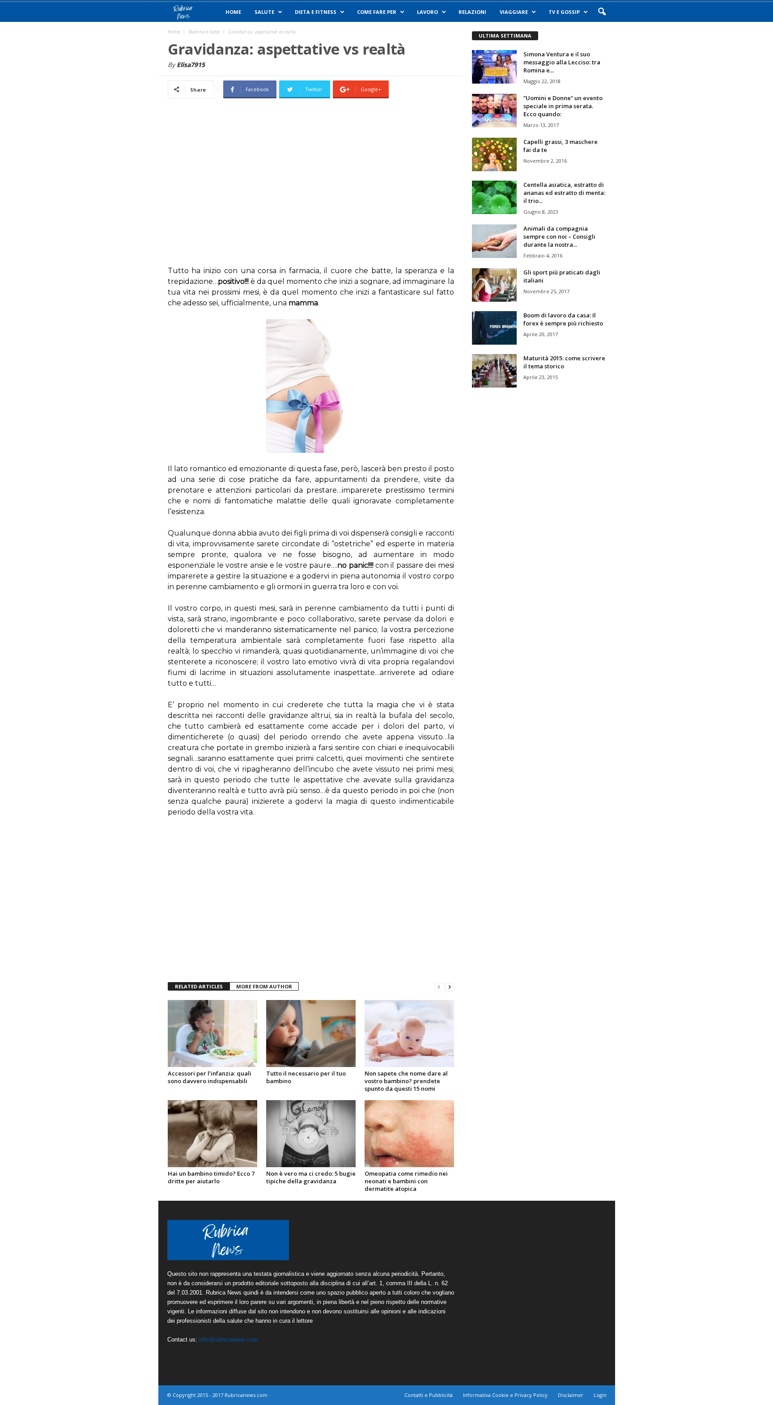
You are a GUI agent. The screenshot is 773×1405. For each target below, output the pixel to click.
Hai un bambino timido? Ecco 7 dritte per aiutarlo (211, 1177)
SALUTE (264, 11)
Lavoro (427, 11)
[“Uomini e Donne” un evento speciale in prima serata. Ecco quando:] (494, 110)
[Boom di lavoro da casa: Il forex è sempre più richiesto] (494, 328)
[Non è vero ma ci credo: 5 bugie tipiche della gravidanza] (311, 1133)
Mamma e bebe (204, 32)
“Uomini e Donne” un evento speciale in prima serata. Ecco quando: (563, 106)
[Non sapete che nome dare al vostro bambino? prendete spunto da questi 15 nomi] (409, 1033)
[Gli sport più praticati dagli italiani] (494, 285)
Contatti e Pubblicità (428, 1395)
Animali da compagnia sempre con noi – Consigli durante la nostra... (559, 236)
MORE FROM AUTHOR (264, 986)
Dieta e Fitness (315, 11)
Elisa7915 (191, 64)
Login (600, 1395)
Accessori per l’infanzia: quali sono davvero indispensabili (209, 1077)
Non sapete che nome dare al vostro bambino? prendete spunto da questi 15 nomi (406, 1081)
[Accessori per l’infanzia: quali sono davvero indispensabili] (212, 1033)
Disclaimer (570, 1395)
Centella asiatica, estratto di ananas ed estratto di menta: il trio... (564, 193)
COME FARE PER (376, 11)
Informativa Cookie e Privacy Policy (505, 1395)
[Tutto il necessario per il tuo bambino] (311, 1033)
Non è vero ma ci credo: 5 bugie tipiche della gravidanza (311, 1177)
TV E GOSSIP (564, 11)
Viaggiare (514, 11)
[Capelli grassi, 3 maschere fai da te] (494, 154)
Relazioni (472, 11)
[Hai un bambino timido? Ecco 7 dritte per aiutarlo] (212, 1133)
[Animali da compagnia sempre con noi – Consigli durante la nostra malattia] (494, 241)
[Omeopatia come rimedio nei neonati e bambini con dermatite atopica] (409, 1133)
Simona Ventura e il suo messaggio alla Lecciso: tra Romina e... (561, 62)
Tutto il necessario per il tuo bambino (306, 1077)
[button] (602, 12)
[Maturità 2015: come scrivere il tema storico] (494, 371)
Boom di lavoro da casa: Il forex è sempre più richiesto (563, 319)
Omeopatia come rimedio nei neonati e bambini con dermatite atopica (406, 1181)
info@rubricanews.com (228, 1339)
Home (233, 11)
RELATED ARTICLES (199, 986)
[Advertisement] (311, 189)
